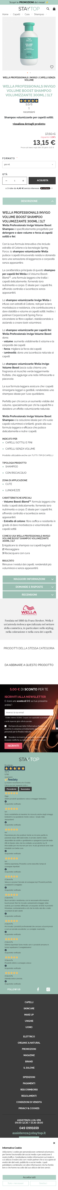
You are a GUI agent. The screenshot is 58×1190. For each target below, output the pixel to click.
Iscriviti (13, 745)
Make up (29, 1014)
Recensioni (29, 594)
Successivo (25, 789)
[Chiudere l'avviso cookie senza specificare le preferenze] (54, 1143)
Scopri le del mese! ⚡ (29, 2)
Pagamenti (29, 1083)
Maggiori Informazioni (29, 579)
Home (5, 14)
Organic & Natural (29, 1043)
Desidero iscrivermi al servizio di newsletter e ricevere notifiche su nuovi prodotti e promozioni (25, 738)
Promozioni (29, 1049)
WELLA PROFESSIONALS (15, 77)
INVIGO (34, 77)
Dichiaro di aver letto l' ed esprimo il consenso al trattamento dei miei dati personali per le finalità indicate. (25, 729)
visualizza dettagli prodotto (29, 123)
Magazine (29, 1055)
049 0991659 (29, 1128)
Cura (27, 14)
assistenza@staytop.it (29, 1133)
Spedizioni (29, 1077)
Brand (29, 1061)
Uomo (29, 1027)
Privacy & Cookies (29, 1108)
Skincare (29, 1008)
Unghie (29, 1021)
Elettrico (29, 1036)
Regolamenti (29, 1096)
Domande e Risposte (29, 586)
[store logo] (29, 9)
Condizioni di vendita (29, 1102)
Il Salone (29, 1068)
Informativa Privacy (36, 726)
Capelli (17, 14)
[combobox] (48, 8)
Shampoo (39, 14)
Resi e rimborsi (29, 1089)
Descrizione (29, 201)
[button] (27, 73)
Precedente (11, 789)
